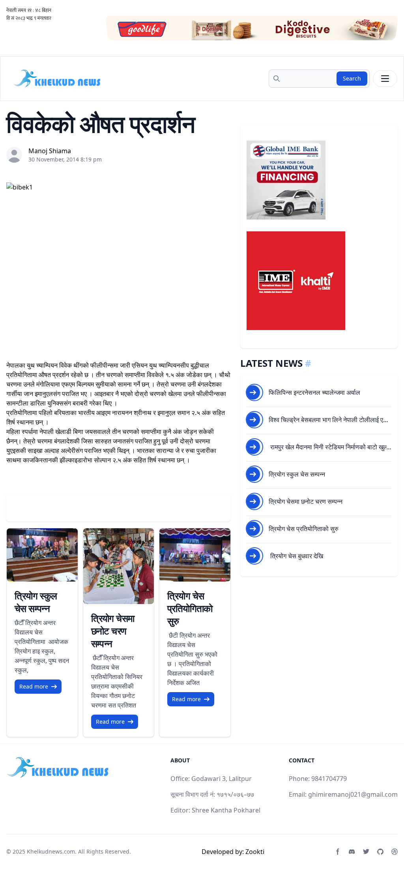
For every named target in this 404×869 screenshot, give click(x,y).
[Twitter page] (366, 851)
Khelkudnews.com (51, 851)
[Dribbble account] (394, 851)
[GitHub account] (380, 851)
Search (352, 78)
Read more (33, 686)
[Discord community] (352, 851)
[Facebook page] (338, 851)
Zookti (254, 851)
